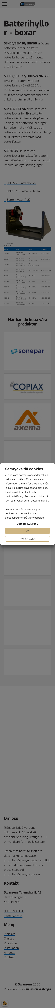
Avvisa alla (27, 538)
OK (27, 530)
